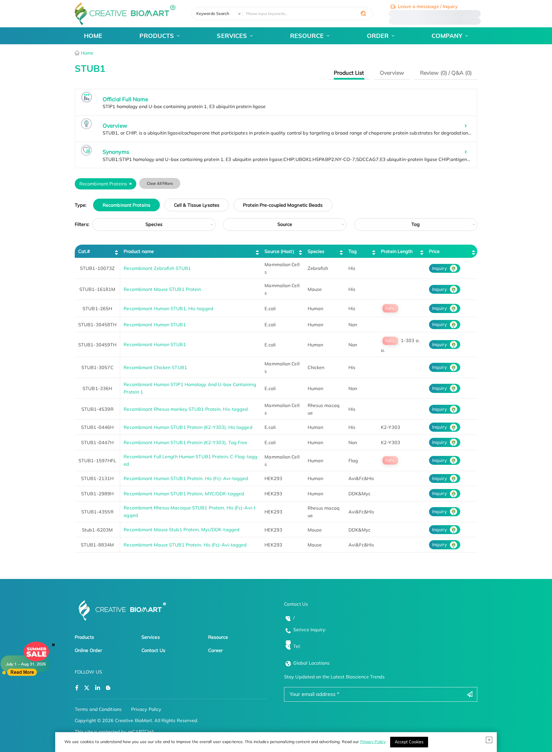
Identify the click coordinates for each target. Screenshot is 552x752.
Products (84, 637)
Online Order (88, 650)
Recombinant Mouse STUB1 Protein (162, 289)
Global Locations (311, 663)
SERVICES (232, 35)
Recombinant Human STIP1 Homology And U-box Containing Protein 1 (190, 388)
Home (87, 53)
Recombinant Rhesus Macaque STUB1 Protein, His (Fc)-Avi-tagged (190, 511)
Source (284, 224)
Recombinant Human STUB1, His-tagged (168, 308)
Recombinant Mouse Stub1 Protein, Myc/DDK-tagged (181, 529)
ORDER (378, 35)
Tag (415, 224)
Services (150, 637)
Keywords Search (212, 13)
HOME (93, 35)
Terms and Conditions (98, 709)
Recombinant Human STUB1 (155, 324)
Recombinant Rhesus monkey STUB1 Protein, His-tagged (186, 409)
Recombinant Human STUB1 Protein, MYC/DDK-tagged (184, 493)
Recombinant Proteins (126, 205)
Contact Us (153, 650)
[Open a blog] (108, 688)
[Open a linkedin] (97, 688)
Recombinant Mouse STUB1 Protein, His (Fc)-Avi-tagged (185, 545)
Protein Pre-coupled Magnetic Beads (283, 205)
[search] (363, 13)
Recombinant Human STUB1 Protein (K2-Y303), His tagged (188, 427)
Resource (218, 637)
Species (153, 224)
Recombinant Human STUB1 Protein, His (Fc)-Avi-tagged (186, 478)
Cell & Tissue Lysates (196, 205)
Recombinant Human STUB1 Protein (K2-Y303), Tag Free (185, 442)
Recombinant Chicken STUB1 (155, 367)
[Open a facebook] (76, 688)
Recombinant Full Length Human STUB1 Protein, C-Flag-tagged (190, 460)
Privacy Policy (373, 741)
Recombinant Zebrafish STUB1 (157, 268)
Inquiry (439, 268)
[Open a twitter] (86, 688)
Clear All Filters (160, 183)
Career (215, 650)
